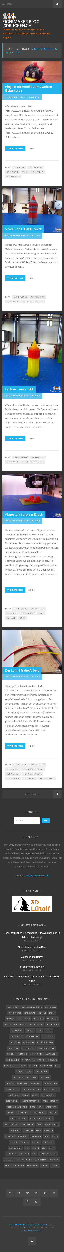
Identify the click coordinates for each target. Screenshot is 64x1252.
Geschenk (19, 167)
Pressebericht (50, 1101)
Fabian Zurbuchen (15, 235)
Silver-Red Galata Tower (23, 229)
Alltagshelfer (11, 1160)
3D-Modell (12, 172)
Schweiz (25, 1154)
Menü (9, 4)
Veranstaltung (24, 1072)
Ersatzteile (23, 1113)
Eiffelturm (46, 1066)
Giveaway (36, 1083)
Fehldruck (17, 1031)
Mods (52, 1013)
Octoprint (14, 1095)
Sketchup (15, 1042)
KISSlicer (52, 1060)
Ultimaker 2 (24, 1019)
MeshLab (48, 1130)
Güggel (30, 1031)
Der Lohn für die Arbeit (22, 670)
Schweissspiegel (32, 774)
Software (52, 1019)
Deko (23, 1066)
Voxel (35, 1095)
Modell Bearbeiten (17, 1107)
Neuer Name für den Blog (32, 946)
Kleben (49, 1119)
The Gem (11, 1054)
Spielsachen (12, 1060)
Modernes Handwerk (32, 966)
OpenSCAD (36, 1136)
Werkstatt (51, 1107)
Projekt (10, 1019)
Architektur (47, 778)
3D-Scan (33, 1066)
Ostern (36, 1142)
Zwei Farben (15, 1148)
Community (36, 1054)
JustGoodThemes (32, 1230)
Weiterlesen (15, 148)
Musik (55, 1136)
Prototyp (54, 1160)
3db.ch (44, 1166)
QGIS (38, 1130)
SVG (34, 1154)
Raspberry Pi (27, 1124)
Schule (42, 1013)
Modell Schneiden (14, 1166)
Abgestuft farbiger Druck (24, 514)
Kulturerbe (41, 1072)
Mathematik (16, 1036)
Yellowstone (48, 1095)
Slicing (54, 1166)
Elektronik (12, 1101)
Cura (22, 618)
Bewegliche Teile (48, 1154)
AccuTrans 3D (51, 1089)
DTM (41, 1107)
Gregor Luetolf (14, 97)
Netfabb (11, 618)
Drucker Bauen (47, 1048)
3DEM (51, 1148)
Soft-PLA (25, 1142)
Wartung (45, 1078)
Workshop (28, 1042)
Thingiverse (35, 167)
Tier (24, 172)
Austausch (51, 1054)
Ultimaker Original (33, 302)
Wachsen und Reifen (32, 956)
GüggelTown (32, 1036)
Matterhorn (10, 1124)
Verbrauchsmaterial (16, 1136)
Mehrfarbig (13, 176)
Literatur (28, 1130)
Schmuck (15, 1130)
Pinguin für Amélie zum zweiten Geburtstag (28, 88)
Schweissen (13, 774)
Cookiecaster (12, 1089)
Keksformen (10, 1066)
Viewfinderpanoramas (34, 1160)
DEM (39, 1124)
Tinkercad (38, 1019)
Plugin (35, 1148)
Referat (26, 1060)
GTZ (27, 1148)
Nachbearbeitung (31, 1089)
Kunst (25, 1095)
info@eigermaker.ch (37, 875)
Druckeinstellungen (15, 1025)
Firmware (12, 1154)
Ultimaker (12, 302)
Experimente (38, 297)
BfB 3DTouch (36, 1025)
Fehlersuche (28, 1048)
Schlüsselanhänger (16, 1083)
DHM (46, 1136)
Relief (48, 1031)
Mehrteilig (37, 172)
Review (10, 1113)
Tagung (53, 1113)
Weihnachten (52, 1124)
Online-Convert (18, 1119)
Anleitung (39, 1060)
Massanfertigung (30, 1101)
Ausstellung (50, 1083)
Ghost (28, 1227)
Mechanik (32, 1166)
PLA (44, 1148)
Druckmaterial (45, 1042)
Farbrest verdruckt (19, 389)
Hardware (29, 1013)
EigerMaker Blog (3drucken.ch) (20, 24)
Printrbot (48, 1142)
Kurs (32, 1107)
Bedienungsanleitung (25, 1078)
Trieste (13, 1142)
